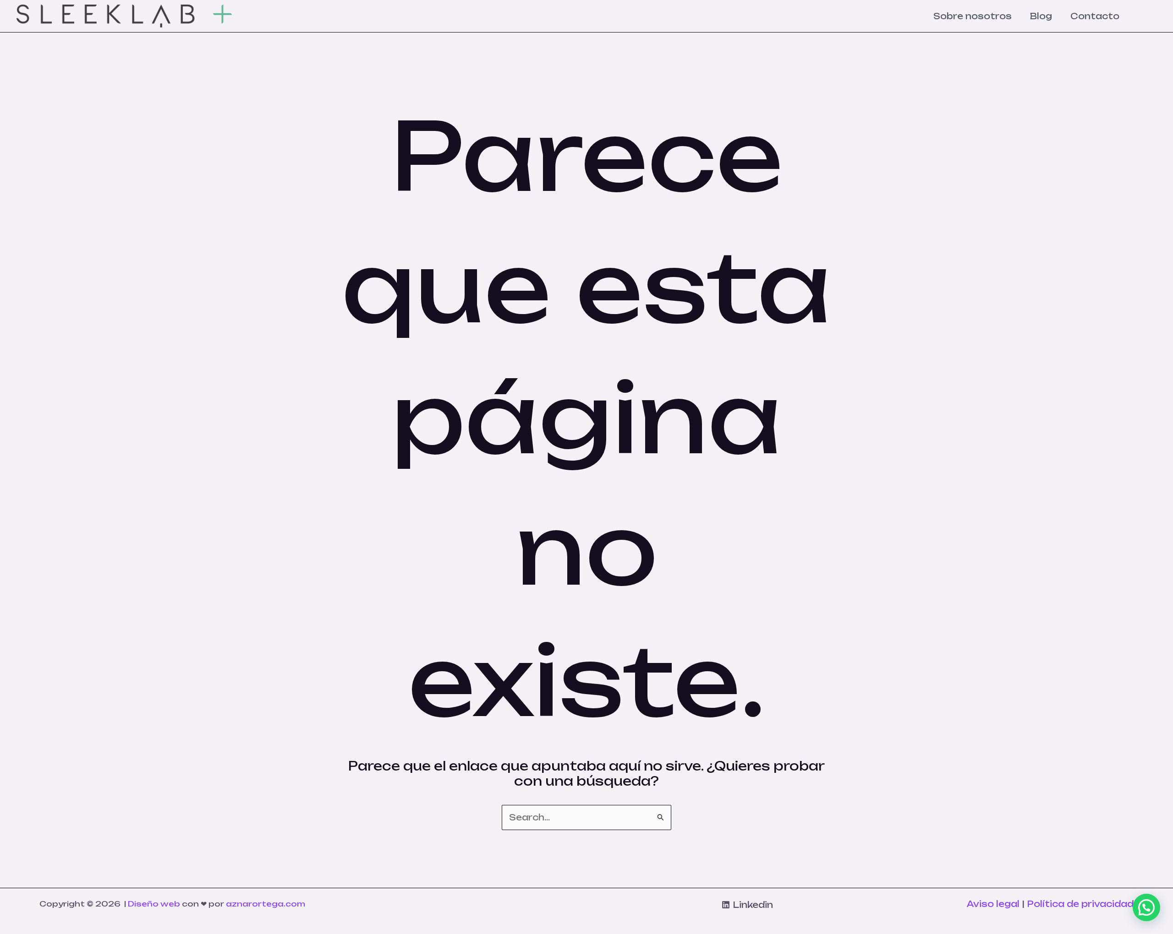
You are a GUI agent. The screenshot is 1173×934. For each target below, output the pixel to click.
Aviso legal (993, 904)
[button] (1146, 907)
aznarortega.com (265, 903)
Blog (1041, 16)
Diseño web (154, 903)
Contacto (1094, 16)
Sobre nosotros (972, 16)
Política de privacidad (1080, 904)
